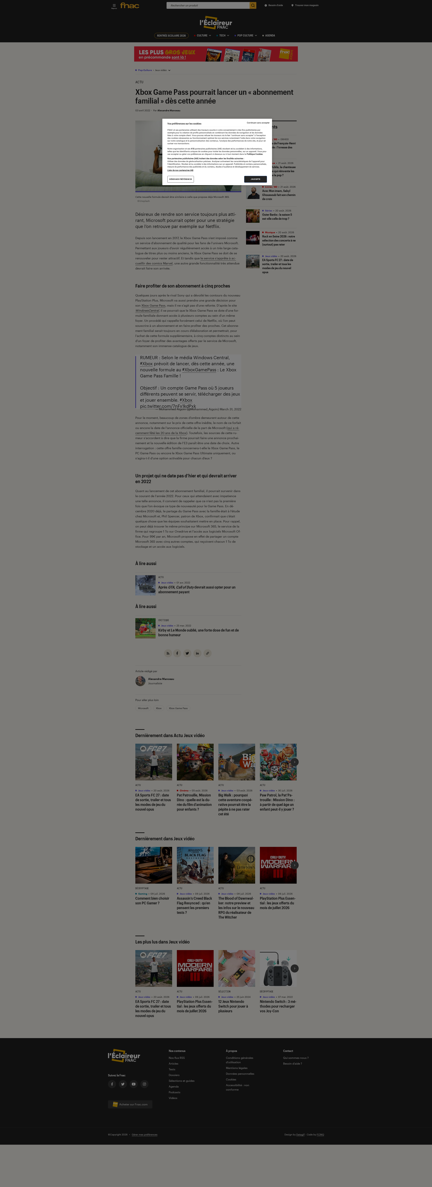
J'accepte (255, 179)
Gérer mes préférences (180, 179)
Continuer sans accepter (258, 123)
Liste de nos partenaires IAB (180, 170)
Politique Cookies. (254, 154)
